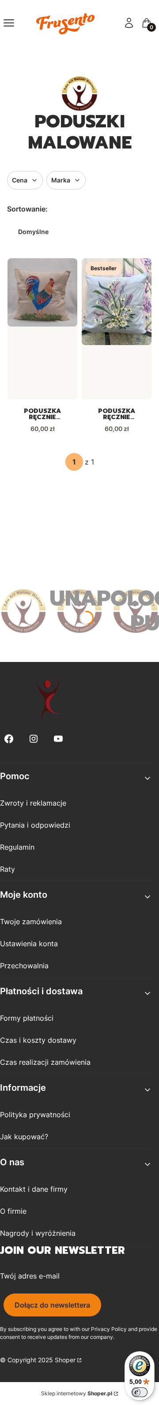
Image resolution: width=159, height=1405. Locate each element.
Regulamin (17, 847)
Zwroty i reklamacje (33, 803)
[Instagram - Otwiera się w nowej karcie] (33, 739)
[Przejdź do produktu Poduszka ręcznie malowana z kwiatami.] (116, 301)
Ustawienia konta (29, 943)
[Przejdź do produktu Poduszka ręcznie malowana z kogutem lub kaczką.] (42, 292)
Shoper (65, 1360)
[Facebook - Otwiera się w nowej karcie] (9, 739)
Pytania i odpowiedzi (35, 825)
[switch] (140, 1392)
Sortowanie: (27, 208)
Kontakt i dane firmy (34, 1189)
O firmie (13, 1211)
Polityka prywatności (35, 1114)
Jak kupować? (24, 1136)
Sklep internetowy (76, 1393)
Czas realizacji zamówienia (45, 1062)
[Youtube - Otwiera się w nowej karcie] (58, 739)
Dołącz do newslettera (52, 1305)
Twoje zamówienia (31, 921)
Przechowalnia (24, 965)
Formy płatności (26, 1018)
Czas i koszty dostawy (38, 1040)
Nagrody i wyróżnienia (38, 1233)
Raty (7, 869)
